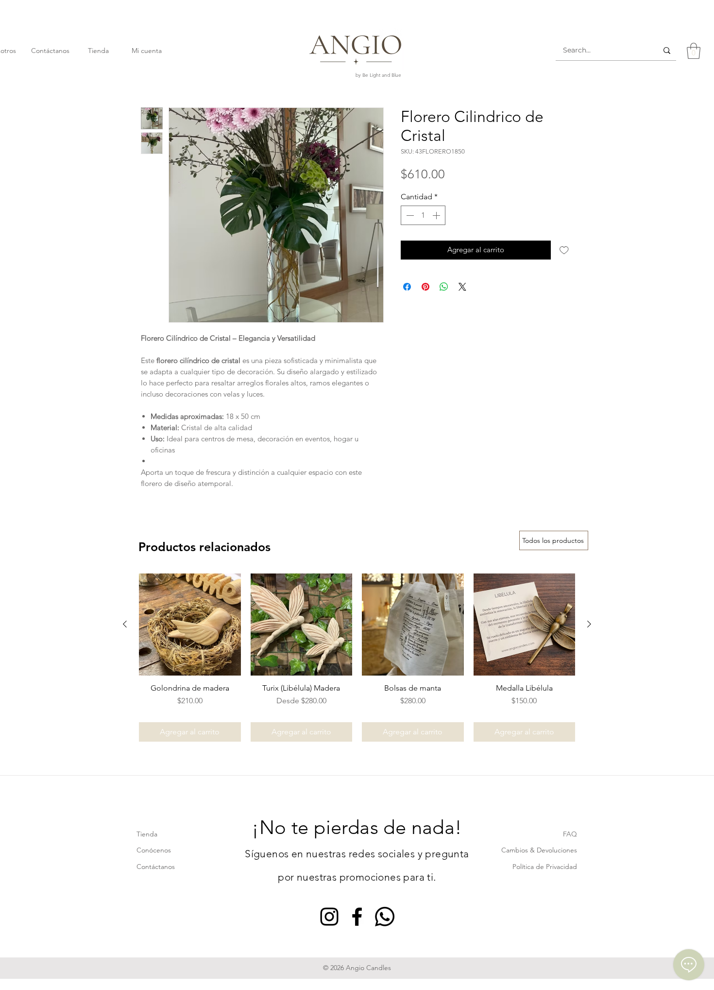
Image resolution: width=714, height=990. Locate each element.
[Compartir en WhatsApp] (444, 287)
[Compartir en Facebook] (407, 287)
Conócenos (153, 850)
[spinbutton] (423, 215)
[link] (693, 51)
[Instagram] (329, 916)
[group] (357, 657)
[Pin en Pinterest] (425, 287)
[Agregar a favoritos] (564, 250)
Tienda (146, 834)
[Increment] (437, 215)
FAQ (570, 834)
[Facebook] (357, 916)
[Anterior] (125, 624)
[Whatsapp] (385, 916)
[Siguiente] (589, 624)
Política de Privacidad (544, 866)
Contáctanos (155, 866)
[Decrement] (409, 215)
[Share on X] (462, 287)
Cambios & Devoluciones (539, 850)
